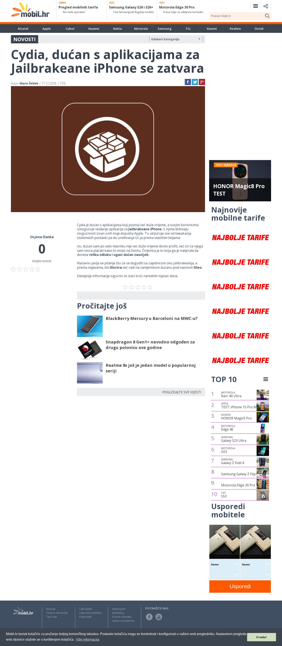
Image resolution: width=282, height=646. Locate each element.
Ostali (259, 29)
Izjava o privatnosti (123, 620)
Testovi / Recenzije (57, 613)
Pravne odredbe (122, 617)
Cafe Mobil (85, 609)
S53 (224, 495)
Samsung (165, 29)
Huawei (93, 29)
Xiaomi (212, 29)
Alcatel (23, 29)
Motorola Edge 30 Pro (238, 485)
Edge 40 (228, 428)
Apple (46, 29)
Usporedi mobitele (90, 613)
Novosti (50, 609)
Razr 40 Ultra (231, 394)
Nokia (117, 29)
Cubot (70, 29)
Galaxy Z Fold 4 (232, 461)
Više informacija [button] (87, 639)
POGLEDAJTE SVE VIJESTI (181, 392)
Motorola (141, 29)
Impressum (119, 609)
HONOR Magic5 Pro (236, 416)
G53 (228, 450)
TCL (188, 29)
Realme (235, 29)
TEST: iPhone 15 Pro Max (240, 405)
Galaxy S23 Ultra (233, 439)
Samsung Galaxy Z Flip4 (239, 474)
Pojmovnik (85, 617)
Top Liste (51, 617)
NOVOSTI (24, 39)
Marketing (118, 613)
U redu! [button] (261, 637)
